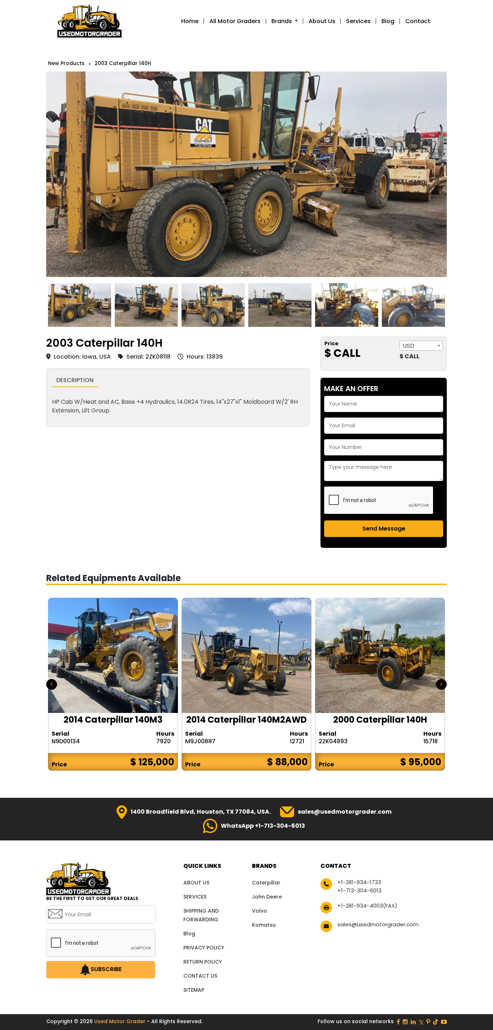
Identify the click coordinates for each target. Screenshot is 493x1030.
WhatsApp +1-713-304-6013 (263, 826)
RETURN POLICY (202, 961)
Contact (417, 21)
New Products (66, 63)
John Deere (267, 896)
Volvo (259, 910)
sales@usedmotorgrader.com (345, 812)
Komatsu (264, 925)
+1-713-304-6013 (359, 890)
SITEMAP (193, 990)
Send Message (383, 528)
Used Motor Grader (120, 1021)
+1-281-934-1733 (359, 882)
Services (358, 21)
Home (189, 21)
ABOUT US (196, 882)
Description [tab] (74, 380)
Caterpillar (266, 882)
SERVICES (194, 896)
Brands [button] (282, 21)
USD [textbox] (408, 346)
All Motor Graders (235, 21)
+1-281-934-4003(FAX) (367, 905)
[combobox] (421, 346)
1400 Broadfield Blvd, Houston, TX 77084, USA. (201, 812)
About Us (322, 21)
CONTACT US (200, 975)
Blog (387, 21)
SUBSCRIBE (106, 969)
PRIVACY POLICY (203, 947)
